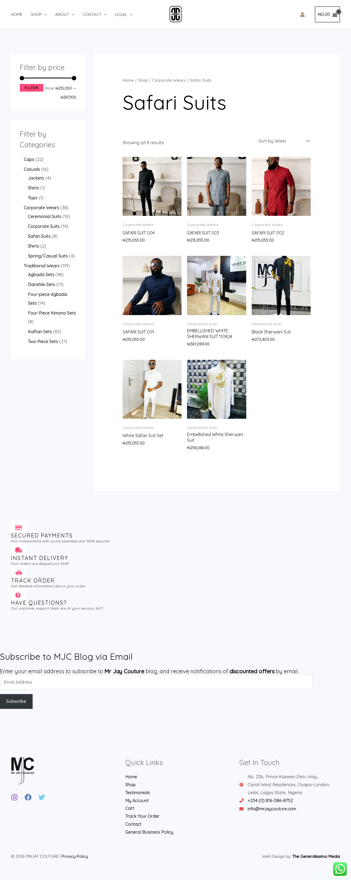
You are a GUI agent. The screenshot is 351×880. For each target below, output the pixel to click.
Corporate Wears (168, 80)
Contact (92, 14)
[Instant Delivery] (19, 550)
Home (16, 14)
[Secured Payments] (18, 528)
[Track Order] (19, 573)
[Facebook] (28, 797)
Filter (31, 88)
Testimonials (137, 792)
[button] (44, 14)
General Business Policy (149, 832)
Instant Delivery (39, 557)
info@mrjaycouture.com (272, 808)
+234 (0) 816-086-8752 (270, 800)
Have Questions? (39, 602)
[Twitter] (41, 797)
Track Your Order (142, 816)
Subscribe (16, 701)
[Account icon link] (302, 14)
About (62, 14)
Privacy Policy (75, 856)
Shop (36, 14)
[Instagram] (14, 797)
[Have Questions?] (18, 595)
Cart (129, 808)
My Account (137, 800)
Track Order (33, 580)
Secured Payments (42, 535)
